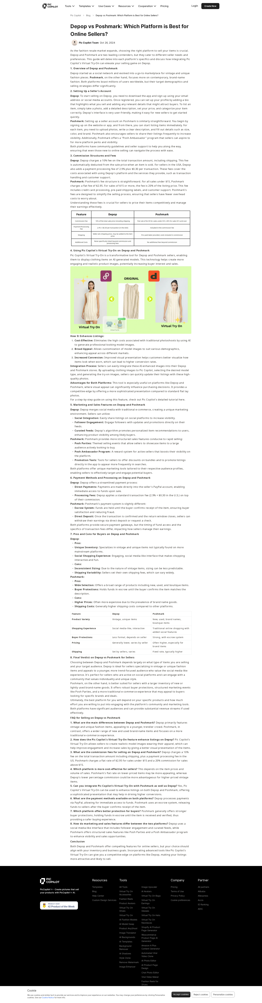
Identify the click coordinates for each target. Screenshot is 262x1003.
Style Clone (125, 958)
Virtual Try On (126, 915)
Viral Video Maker (150, 977)
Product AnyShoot (128, 928)
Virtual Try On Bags (151, 895)
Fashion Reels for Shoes (149, 983)
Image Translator (127, 932)
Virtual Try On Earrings (148, 902)
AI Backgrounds (127, 937)
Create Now (210, 6)
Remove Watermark (129, 962)
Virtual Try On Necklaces (148, 921)
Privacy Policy (178, 895)
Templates (97, 887)
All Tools (123, 887)
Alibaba (201, 891)
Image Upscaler (149, 887)
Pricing (164, 6)
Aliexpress (203, 895)
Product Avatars (127, 903)
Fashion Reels (126, 899)
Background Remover (125, 947)
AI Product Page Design (149, 966)
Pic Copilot (75, 15)
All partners (203, 887)
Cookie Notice (48, 997)
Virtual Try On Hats (150, 915)
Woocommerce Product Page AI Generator (149, 937)
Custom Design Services (104, 900)
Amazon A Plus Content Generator (150, 947)
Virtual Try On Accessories (126, 893)
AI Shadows (125, 953)
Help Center (98, 895)
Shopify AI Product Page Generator (150, 929)
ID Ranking (203, 904)
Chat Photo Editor (150, 972)
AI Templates (125, 941)
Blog (88, 15)
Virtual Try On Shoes (126, 909)
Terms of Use (177, 891)
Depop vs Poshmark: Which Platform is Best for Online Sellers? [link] (127, 15)
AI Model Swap (126, 924)
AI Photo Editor (148, 960)
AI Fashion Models (128, 919)
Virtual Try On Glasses (148, 909)
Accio (200, 900)
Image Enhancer (127, 966)
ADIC (200, 909)
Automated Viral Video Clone (149, 954)
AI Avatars (146, 891)
